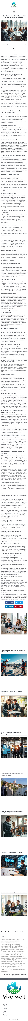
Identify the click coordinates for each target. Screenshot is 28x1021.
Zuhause (5, 1005)
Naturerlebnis (20, 960)
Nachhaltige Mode (16, 958)
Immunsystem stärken (5, 953)
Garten (4, 1007)
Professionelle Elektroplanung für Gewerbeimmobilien (13, 892)
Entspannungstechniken (9, 947)
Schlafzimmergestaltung (5, 963)
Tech (4, 1012)
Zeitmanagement (4, 971)
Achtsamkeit (3, 939)
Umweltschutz (12, 968)
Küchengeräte (3, 954)
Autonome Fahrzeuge (5, 941)
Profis (3, 974)
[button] (14, 12)
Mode (4, 1009)
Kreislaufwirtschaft (19, 953)
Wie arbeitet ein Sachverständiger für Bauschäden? (12, 852)
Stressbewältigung (16, 965)
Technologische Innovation (7, 966)
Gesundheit (14, 951)
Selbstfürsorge (13, 963)
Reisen (4, 1011)
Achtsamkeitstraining (20, 939)
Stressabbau (7, 964)
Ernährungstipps (4, 949)
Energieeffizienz (16, 946)
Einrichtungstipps (16, 944)
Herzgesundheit (21, 951)
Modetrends (20, 956)
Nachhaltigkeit (10, 960)
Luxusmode (4, 956)
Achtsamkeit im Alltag (10, 939)
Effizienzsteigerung (7, 944)
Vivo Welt (5, 1004)
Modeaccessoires (12, 956)
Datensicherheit (12, 941)
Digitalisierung (13, 942)
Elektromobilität (5, 946)
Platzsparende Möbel (6, 961)
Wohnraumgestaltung (18, 969)
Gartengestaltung (12, 949)
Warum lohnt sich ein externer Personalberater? (12, 931)
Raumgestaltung (17, 961)
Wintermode (9, 969)
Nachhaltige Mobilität (5, 958)
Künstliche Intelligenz (14, 954)
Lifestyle (5, 1008)
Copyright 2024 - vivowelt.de (14, 1019)
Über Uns (5, 1014)
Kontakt (5, 1015)
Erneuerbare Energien (22, 947)
